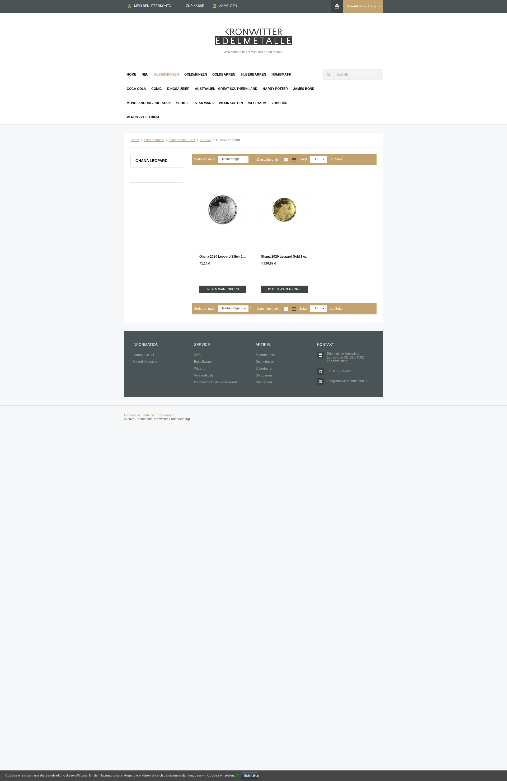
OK (238, 775)
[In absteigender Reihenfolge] (251, 159)
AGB (197, 355)
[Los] (328, 74)
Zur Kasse (195, 6)
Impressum (132, 415)
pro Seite (336, 159)
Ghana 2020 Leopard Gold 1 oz (284, 256)
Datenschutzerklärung (159, 415)
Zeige (303, 159)
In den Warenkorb (222, 289)
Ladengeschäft (143, 355)
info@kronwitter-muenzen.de (347, 381)
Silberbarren (265, 368)
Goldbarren (264, 375)
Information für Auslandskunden (217, 382)
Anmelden (228, 6)
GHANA (205, 140)
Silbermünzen (154, 140)
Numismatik (264, 382)
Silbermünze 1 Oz (182, 140)
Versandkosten (204, 375)
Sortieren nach (204, 159)
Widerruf (200, 368)
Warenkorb (355, 6)
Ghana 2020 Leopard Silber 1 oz (223, 256)
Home (134, 140)
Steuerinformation (145, 362)
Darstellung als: (268, 159)
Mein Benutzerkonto (152, 6)
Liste (294, 159)
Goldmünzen (265, 362)
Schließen (251, 776)
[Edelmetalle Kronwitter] (253, 30)
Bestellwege (203, 362)
